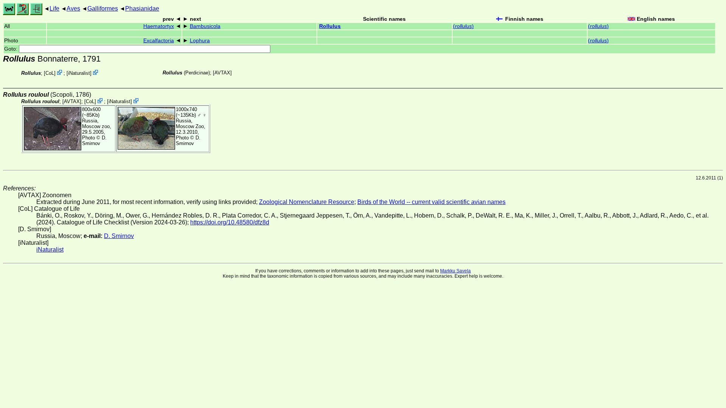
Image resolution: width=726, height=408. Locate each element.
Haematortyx (158, 26)
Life (54, 8)
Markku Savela (455, 271)
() (463, 26)
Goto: (11, 49)
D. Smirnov (94, 140)
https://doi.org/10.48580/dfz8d (229, 222)
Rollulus (330, 26)
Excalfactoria (158, 40)
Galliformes (102, 8)
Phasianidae (142, 8)
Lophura (200, 40)
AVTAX (222, 73)
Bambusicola (205, 26)
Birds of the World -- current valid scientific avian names (431, 202)
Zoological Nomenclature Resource (306, 202)
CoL (49, 73)
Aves (73, 8)
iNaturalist (79, 73)
